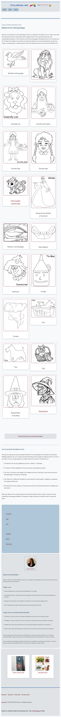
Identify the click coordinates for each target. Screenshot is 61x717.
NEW (10, 9)
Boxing (7, 539)
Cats (7, 519)
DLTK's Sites (36, 711)
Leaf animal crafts (42, 672)
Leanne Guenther (30, 568)
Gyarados (8, 533)
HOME (4, 9)
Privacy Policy (25, 694)
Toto (43, 368)
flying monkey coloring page (15, 202)
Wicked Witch (43, 411)
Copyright (3, 702)
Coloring (3, 694)
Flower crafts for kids (18, 672)
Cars (7, 524)
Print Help (17, 694)
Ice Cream (8, 514)
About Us (10, 694)
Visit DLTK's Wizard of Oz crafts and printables (30, 436)
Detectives (9, 544)
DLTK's (15, 9)
